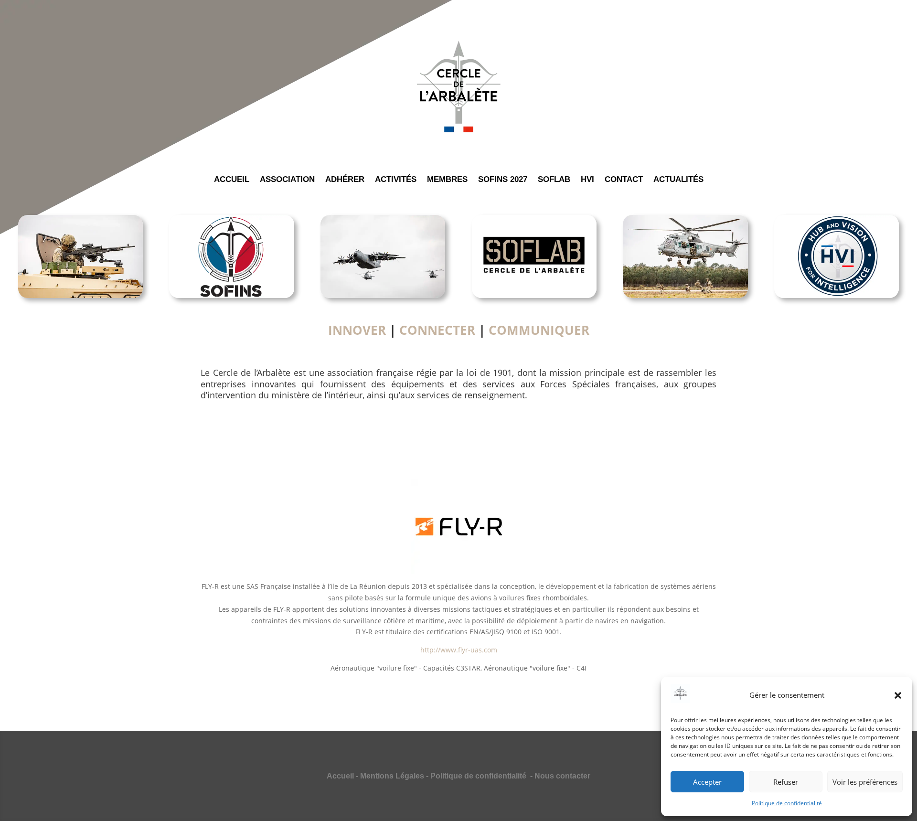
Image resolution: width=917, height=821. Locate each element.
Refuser (785, 782)
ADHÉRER (344, 180)
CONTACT (624, 180)
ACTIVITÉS (395, 180)
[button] (898, 695)
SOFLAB (554, 180)
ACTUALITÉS (678, 180)
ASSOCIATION (287, 180)
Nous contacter (562, 776)
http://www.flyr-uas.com (458, 649)
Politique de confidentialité (787, 803)
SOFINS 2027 (502, 180)
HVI (587, 180)
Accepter (707, 782)
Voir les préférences (864, 782)
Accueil (340, 776)
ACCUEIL (231, 180)
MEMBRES (447, 180)
